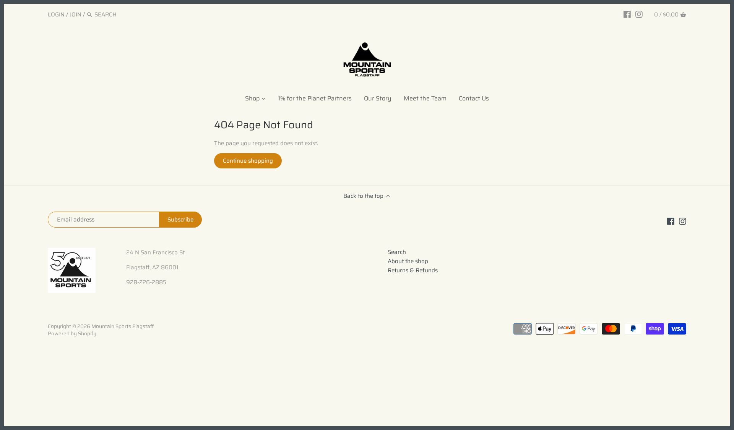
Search (397, 252)
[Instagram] (639, 14)
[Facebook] (627, 14)
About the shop (408, 261)
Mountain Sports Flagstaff (122, 326)
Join (75, 14)
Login (56, 14)
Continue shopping (248, 160)
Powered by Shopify (72, 334)
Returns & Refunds (413, 270)
